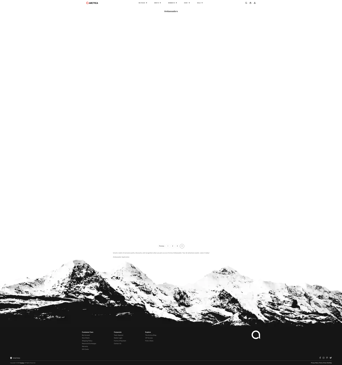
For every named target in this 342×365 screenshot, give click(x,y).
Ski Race (142, 3)
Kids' (186, 3)
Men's (156, 3)
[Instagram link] (323, 358)
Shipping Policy (87, 341)
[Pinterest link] (327, 358)
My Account (86, 335)
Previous (161, 246)
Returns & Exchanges (89, 343)
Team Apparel (118, 335)
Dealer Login (118, 338)
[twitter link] (331, 358)
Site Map (329, 362)
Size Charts (86, 338)
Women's (171, 3)
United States (16, 358)
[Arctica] (92, 3)
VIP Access (149, 338)
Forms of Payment (120, 341)
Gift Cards (85, 349)
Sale (199, 3)
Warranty (85, 346)
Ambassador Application (121, 257)
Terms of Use (322, 362)
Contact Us (117, 343)
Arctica (22, 362)
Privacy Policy (314, 362)
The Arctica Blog (150, 335)
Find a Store (149, 341)
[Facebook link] (320, 358)
